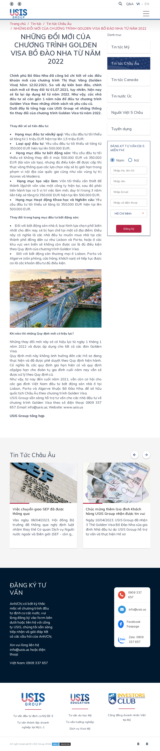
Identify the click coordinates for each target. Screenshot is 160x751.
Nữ (136, 160)
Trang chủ (18, 24)
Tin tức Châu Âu (59, 24)
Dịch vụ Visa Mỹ (80, 728)
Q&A (129, 4)
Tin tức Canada (124, 79)
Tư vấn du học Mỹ (80, 715)
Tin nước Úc (121, 96)
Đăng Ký (129, 229)
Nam (120, 160)
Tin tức (36, 24)
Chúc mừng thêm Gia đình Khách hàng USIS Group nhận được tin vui (115, 511)
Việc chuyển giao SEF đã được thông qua (38, 511)
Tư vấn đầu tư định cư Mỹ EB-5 (33, 716)
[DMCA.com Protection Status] (61, 743)
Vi (138, 4)
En (147, 4)
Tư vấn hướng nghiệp (80, 722)
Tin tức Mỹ (120, 47)
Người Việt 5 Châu (127, 112)
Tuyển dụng (121, 128)
